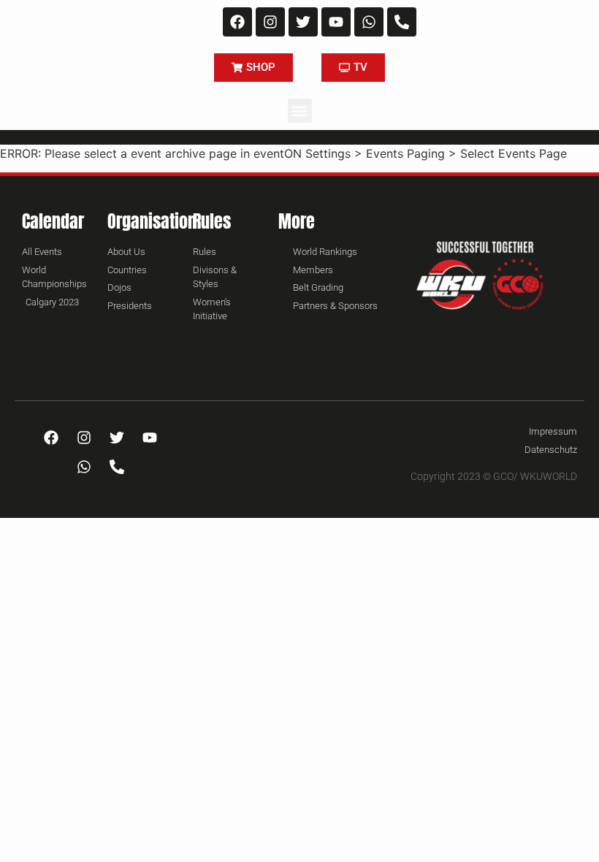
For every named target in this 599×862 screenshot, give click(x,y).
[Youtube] (336, 22)
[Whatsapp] (369, 22)
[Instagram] (270, 22)
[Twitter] (303, 22)
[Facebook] (237, 22)
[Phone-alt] (401, 22)
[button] (300, 111)
